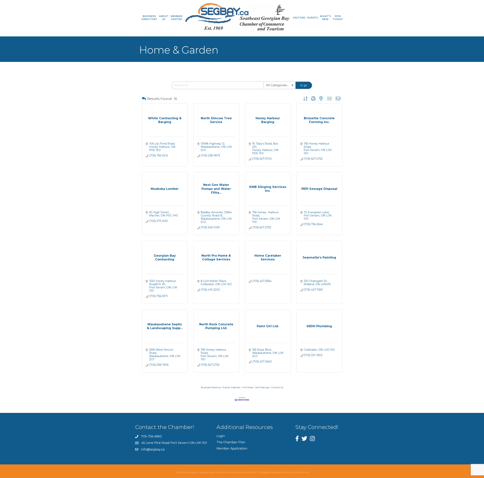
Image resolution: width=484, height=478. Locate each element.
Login (220, 436)
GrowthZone (301, 472)
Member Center (176, 18)
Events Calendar (231, 387)
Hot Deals (248, 387)
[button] (144, 99)
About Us (164, 18)
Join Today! (338, 18)
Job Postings (262, 387)
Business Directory (149, 18)
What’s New (325, 18)
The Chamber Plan (230, 442)
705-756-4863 (151, 436)
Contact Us (277, 387)
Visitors (299, 17)
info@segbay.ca (152, 449)
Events (312, 17)
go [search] (305, 85)
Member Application (231, 448)
